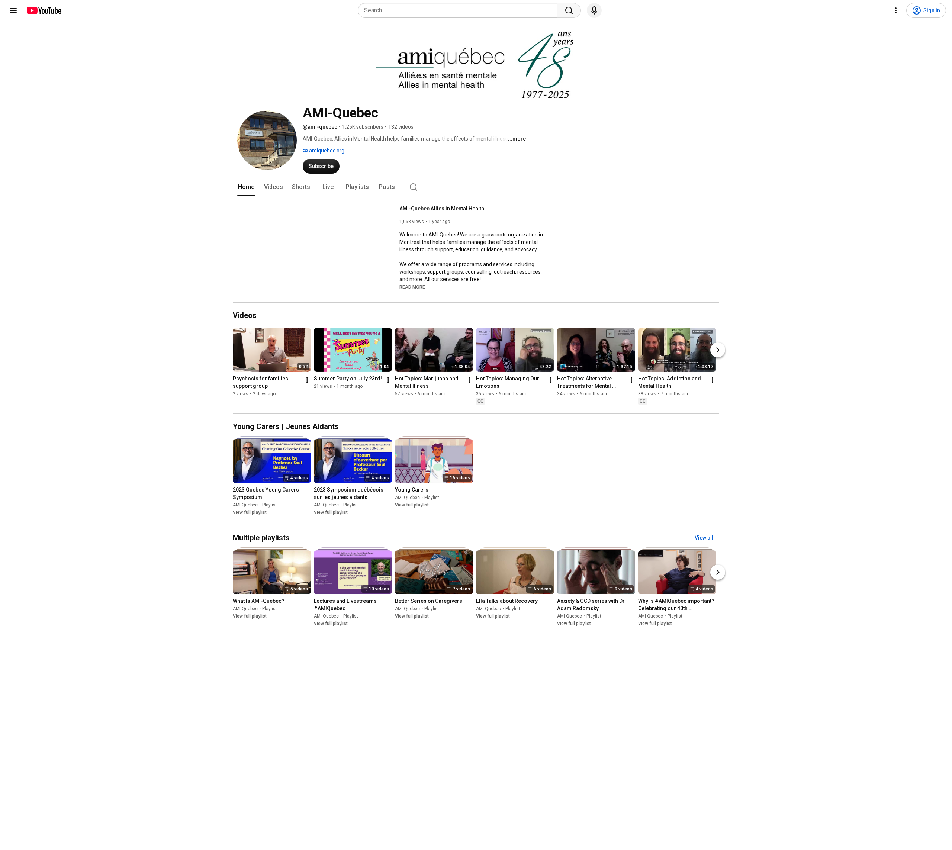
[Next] (717, 349)
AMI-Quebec (245, 505)
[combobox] (460, 10)
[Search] (569, 10)
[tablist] (476, 187)
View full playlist (250, 512)
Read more (412, 287)
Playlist (269, 505)
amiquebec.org (326, 151)
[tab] (246, 187)
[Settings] (895, 10)
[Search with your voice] (594, 10)
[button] (412, 286)
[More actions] (307, 380)
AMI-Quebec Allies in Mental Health (441, 209)
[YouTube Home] (44, 10)
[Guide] (13, 10)
